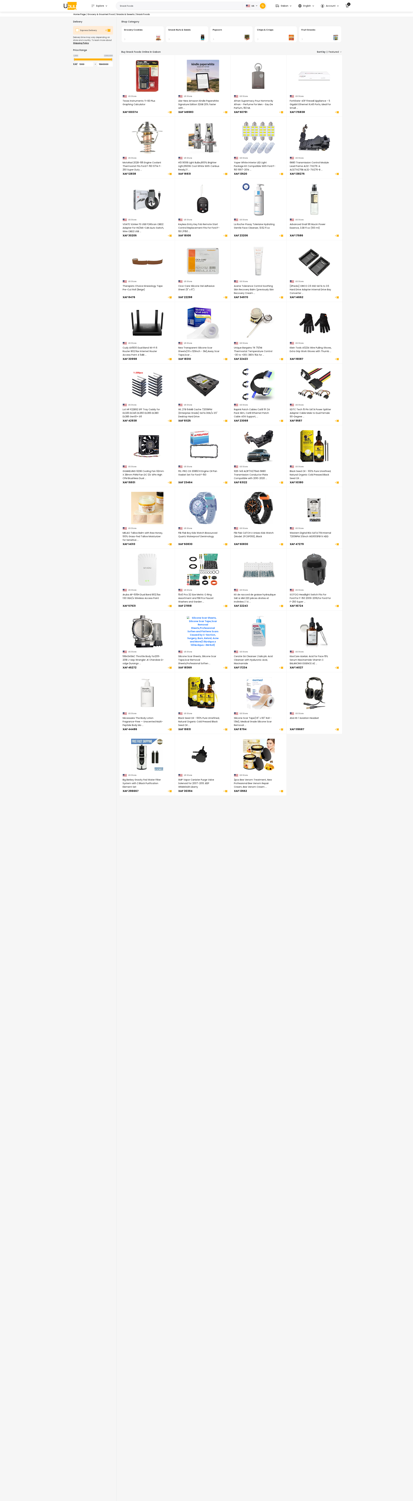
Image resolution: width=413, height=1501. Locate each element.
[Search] (263, 6)
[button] (283, 6)
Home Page (79, 14)
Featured (334, 51)
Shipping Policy (81, 43)
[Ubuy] (70, 5)
